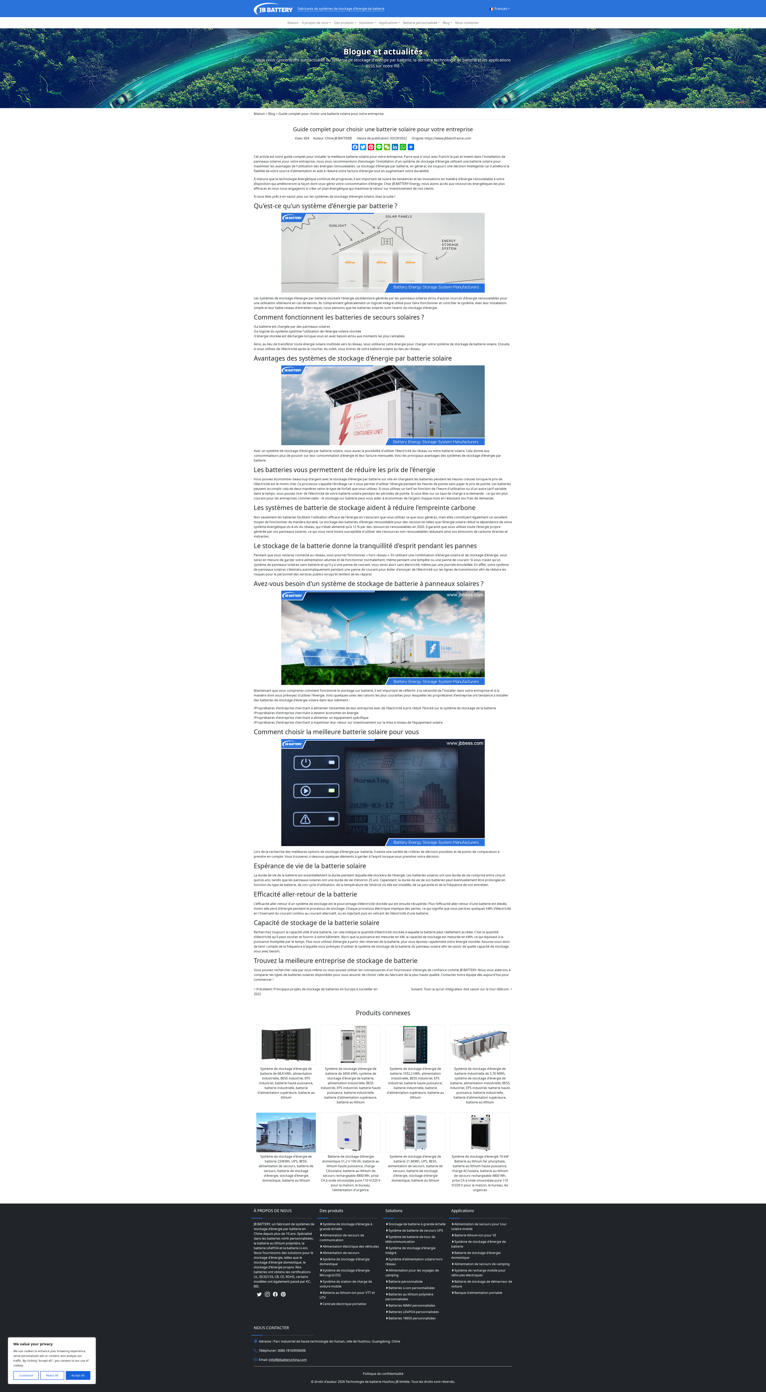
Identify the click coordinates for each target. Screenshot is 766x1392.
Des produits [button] (344, 23)
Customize (26, 1375)
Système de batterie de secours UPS (416, 1230)
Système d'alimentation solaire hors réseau (414, 1261)
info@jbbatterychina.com (288, 1359)
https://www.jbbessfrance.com (448, 138)
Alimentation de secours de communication (342, 1237)
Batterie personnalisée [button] (420, 23)
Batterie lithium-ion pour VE (475, 1235)
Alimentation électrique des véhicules (351, 1246)
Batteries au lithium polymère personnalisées (409, 1296)
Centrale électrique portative (344, 1304)
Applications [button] (388, 23)
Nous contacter (467, 23)
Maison (293, 23)
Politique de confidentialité (383, 1373)
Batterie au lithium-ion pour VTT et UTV (347, 1295)
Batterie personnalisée (406, 1281)
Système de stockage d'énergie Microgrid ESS (345, 1272)
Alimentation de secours (341, 1253)
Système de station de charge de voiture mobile (346, 1283)
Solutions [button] (366, 23)
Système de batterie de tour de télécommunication (410, 1239)
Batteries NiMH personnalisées (412, 1305)
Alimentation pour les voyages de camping (412, 1272)
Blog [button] (446, 23)
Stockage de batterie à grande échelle (417, 1224)
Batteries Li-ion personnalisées (412, 1288)
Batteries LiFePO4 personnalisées (414, 1312)
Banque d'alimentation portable (478, 1292)
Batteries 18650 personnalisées (412, 1318)
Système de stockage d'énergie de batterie (478, 1244)
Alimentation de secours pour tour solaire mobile (479, 1226)
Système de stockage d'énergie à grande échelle (346, 1226)
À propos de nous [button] (315, 23)
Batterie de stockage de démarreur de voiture (481, 1283)
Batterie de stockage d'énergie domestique (475, 1255)
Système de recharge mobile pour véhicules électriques (478, 1272)
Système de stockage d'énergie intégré (410, 1250)
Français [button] (500, 8)
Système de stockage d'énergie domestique (345, 1261)
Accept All (78, 1375)
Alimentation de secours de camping (482, 1264)
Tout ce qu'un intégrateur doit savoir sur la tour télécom (466, 989)
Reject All (52, 1375)
